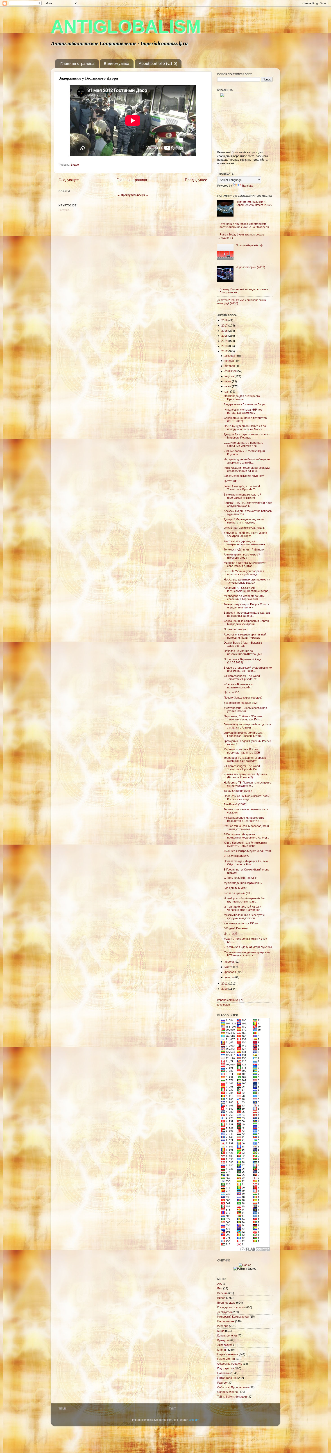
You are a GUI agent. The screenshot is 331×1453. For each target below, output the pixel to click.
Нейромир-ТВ (226, 1358)
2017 (224, 325)
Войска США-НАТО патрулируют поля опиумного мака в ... (248, 504)
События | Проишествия (233, 1387)
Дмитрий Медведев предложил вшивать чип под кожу (244, 521)
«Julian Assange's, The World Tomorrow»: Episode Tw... (242, 677)
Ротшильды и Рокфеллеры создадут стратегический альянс (247, 469)
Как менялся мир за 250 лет (242, 923)
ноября (229, 360)
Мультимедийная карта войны (243, 883)
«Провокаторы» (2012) (250, 267)
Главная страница (77, 63)
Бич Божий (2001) (235, 804)
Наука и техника (227, 1354)
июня (228, 386)
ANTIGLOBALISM (126, 26)
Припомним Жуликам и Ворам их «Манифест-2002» (254, 203)
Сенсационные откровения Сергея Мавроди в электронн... (246, 622)
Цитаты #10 (231, 692)
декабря (230, 355)
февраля (230, 972)
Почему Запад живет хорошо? (243, 697)
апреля (229, 961)
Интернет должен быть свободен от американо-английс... (247, 461)
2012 (224, 351)
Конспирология (227, 1335)
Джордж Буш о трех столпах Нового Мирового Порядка (247, 436)
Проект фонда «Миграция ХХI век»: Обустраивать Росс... (246, 863)
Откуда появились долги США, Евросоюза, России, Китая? (243, 734)
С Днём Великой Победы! (240, 877)
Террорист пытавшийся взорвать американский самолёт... (245, 759)
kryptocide (223, 1004)
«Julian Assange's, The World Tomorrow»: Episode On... (242, 768)
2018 (224, 320)
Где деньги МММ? (235, 887)
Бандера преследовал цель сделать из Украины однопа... (247, 614)
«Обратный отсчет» (236, 855)
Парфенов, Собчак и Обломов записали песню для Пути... (243, 718)
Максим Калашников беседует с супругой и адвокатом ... (244, 917)
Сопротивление (227, 1391)
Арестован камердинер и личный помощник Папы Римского (245, 636)
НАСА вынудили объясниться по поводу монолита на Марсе (245, 428)
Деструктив (224, 1312)
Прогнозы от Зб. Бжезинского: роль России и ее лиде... (246, 798)
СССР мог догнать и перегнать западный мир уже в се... (243, 444)
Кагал (220, 1330)
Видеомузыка (116, 63)
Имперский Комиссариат (233, 1316)
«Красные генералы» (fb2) (241, 702)
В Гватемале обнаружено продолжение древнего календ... (246, 836)
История (222, 1326)
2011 (224, 983)
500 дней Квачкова (236, 928)
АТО (219, 1283)
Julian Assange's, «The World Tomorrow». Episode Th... (242, 488)
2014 (224, 340)
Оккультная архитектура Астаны (244, 527)
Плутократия (225, 1368)
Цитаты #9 (231, 933)
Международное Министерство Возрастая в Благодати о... (244, 819)
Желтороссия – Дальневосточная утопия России (245, 709)
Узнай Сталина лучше (238, 790)
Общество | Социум (229, 1363)
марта (228, 966)
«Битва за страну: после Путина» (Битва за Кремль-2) (245, 776)
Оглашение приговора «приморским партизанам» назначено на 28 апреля (244, 225)
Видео (75, 164)
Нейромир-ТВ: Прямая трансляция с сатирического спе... (247, 784)
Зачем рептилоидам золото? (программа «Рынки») (242, 496)
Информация (225, 1321)
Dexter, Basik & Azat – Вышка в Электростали (243, 644)
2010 (224, 988)
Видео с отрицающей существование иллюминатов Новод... (248, 669)
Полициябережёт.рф (249, 245)
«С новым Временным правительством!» (238, 686)
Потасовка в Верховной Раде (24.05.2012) (242, 661)
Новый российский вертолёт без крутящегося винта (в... (244, 900)
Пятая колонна (227, 1377)
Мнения (222, 1349)
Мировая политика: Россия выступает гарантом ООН (242, 751)
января (229, 977)
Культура (223, 1340)
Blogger (193, 1419)
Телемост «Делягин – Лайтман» (244, 549)
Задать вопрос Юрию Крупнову (244, 475)
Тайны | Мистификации (232, 1396)
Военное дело (226, 1302)
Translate (247, 185)
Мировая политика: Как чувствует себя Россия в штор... (245, 564)
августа (229, 376)
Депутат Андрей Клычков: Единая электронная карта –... (245, 534)
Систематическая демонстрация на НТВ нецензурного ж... (247, 954)
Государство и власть (231, 1307)
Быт (219, 1288)
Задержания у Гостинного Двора (244, 404)
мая (227, 391)
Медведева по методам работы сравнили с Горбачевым (244, 597)
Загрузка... (65, 209)
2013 (224, 346)
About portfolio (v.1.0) (158, 63)
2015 (224, 335)
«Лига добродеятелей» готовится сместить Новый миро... (245, 844)
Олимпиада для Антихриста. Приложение (242, 398)
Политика (223, 1373)
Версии (222, 1293)
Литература (225, 1344)
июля (228, 381)
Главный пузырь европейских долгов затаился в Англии (247, 726)
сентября (230, 371)
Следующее (69, 180)
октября (230, 365)
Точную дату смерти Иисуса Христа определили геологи (246, 606)
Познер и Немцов (235, 629)
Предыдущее (196, 180)
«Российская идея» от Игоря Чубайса (248, 947)
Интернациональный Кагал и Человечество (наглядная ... (243, 908)
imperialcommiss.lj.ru (230, 999)
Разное (222, 1382)
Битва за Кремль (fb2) (238, 893)
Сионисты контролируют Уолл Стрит (247, 851)
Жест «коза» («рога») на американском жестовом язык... (245, 543)
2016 (224, 330)
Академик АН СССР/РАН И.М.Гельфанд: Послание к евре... (247, 589)
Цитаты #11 (231, 481)
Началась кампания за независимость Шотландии (243, 652)
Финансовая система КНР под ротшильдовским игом (243, 411)
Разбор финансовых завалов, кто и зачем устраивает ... (246, 828)
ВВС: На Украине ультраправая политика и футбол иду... (244, 573)
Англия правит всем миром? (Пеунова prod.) (242, 556)
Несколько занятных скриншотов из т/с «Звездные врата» (247, 581)
